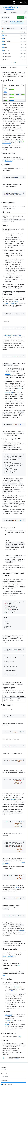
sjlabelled (21, 930)
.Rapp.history (7, 53)
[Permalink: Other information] (1, 949)
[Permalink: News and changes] (1, 1033)
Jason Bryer (8, 1014)
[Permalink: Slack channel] (1, 153)
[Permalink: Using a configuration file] (1, 439)
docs (5, 35)
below (20, 388)
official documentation (8, 956)
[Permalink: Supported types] (1, 688)
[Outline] (26, 67)
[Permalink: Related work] (1, 1012)
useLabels (7, 374)
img (5, 38)
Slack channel (8, 161)
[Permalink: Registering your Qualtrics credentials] (1, 293)
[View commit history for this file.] (24, 28)
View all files (14, 62)
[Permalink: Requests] (1, 969)
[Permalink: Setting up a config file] (1, 528)
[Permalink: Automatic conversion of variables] (1, 574)
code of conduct (17, 987)
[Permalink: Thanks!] (1, 1040)
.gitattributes (7, 59)
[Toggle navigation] (2, 2)
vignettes (6, 50)
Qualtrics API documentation (13, 335)
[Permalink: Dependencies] (1, 203)
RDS (17, 887)
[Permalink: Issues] (1, 960)
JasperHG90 (7, 7)
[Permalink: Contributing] (1, 979)
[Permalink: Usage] (1, 225)
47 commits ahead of (15, 21)
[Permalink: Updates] (1, 212)
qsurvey (7, 1024)
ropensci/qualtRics (10, 8)
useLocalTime (9, 392)
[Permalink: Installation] (1, 164)
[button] (24, 177)
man (5, 44)
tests (5, 47)
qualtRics (15, 7)
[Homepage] (14, 2)
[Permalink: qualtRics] (1, 80)
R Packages (14, 991)
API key (16, 301)
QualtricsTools (9, 1020)
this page (13, 799)
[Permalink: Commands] (1, 705)
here (6, 799)
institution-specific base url (10, 303)
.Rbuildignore (7, 56)
